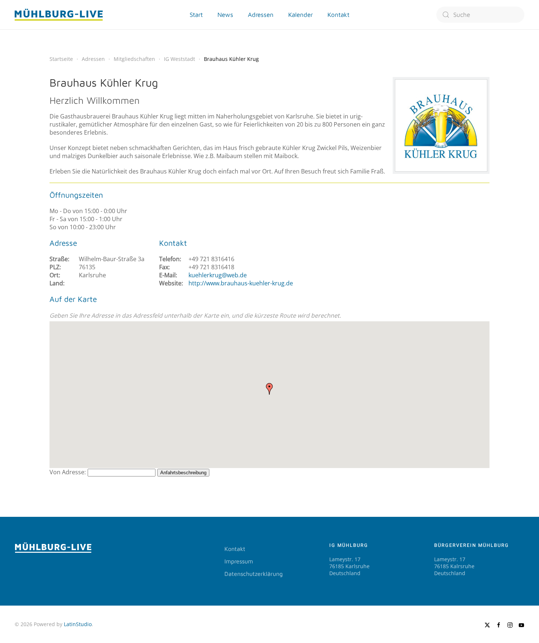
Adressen (261, 14)
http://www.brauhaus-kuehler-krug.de (240, 283)
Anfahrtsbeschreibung (183, 472)
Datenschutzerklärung (253, 573)
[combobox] (480, 15)
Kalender (300, 14)
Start (196, 14)
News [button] (225, 14)
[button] (269, 389)
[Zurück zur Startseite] (59, 14)
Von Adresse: (68, 472)
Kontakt (234, 548)
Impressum (238, 561)
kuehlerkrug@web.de (217, 275)
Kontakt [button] (338, 14)
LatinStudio (78, 624)
